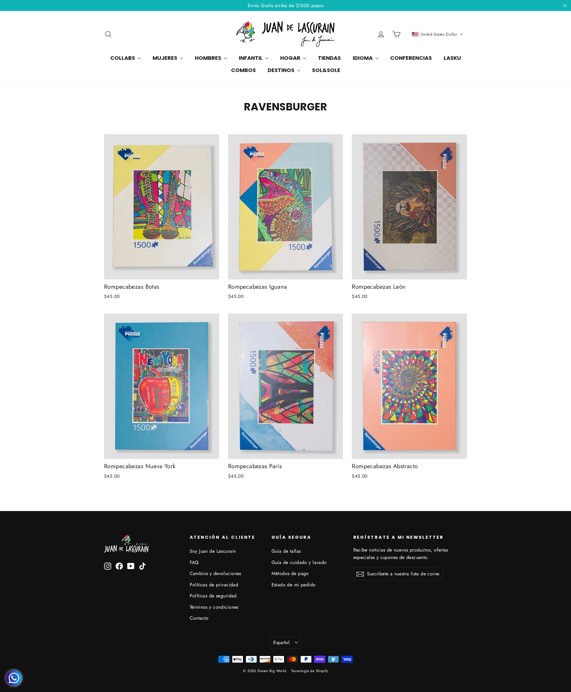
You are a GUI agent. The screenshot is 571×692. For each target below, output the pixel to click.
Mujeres (165, 58)
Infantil (251, 58)
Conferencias (411, 58)
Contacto (199, 618)
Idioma (363, 58)
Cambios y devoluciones (215, 573)
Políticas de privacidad (214, 584)
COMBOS (243, 70)
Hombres (208, 58)
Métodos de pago (290, 573)
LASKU (452, 58)
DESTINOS (282, 70)
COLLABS (123, 58)
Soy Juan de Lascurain (213, 551)
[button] (437, 34)
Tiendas (329, 58)
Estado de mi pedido (294, 584)
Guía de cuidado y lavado (299, 562)
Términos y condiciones (214, 607)
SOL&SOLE (326, 70)
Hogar (291, 58)
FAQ (194, 562)
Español (281, 642)
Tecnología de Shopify (309, 671)
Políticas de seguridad (213, 595)
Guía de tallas (286, 551)
